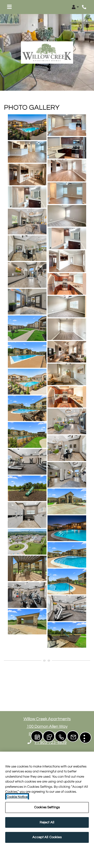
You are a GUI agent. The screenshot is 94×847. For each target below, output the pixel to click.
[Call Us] (61, 736)
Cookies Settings (47, 807)
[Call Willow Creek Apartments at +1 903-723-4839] (84, 7)
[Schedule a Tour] (37, 736)
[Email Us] (73, 736)
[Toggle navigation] (9, 7)
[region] (47, 799)
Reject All (47, 822)
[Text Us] (49, 736)
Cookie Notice (17, 797)
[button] (75, 7)
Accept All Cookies (46, 837)
